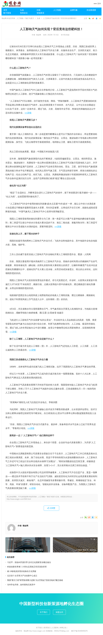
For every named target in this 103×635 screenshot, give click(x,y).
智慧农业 (24, 13)
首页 (5, 10)
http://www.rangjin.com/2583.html (19, 499)
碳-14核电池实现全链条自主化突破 (21, 571)
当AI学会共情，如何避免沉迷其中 (21, 584)
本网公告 (63, 628)
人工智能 (57, 10)
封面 (38, 10)
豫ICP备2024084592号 (79, 631)
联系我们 (47, 628)
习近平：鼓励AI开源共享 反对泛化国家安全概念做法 (29, 562)
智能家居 (40, 13)
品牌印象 (74, 10)
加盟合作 (59, 612)
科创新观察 (91, 10)
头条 (22, 10)
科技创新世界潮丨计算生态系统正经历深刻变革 (27, 567)
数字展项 (7, 13)
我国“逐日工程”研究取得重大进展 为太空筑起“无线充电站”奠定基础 (35, 580)
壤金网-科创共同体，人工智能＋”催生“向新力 (18, 18)
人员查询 (55, 628)
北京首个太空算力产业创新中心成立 (22, 576)
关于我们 (43, 612)
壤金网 (38, 35)
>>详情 (28, 113)
